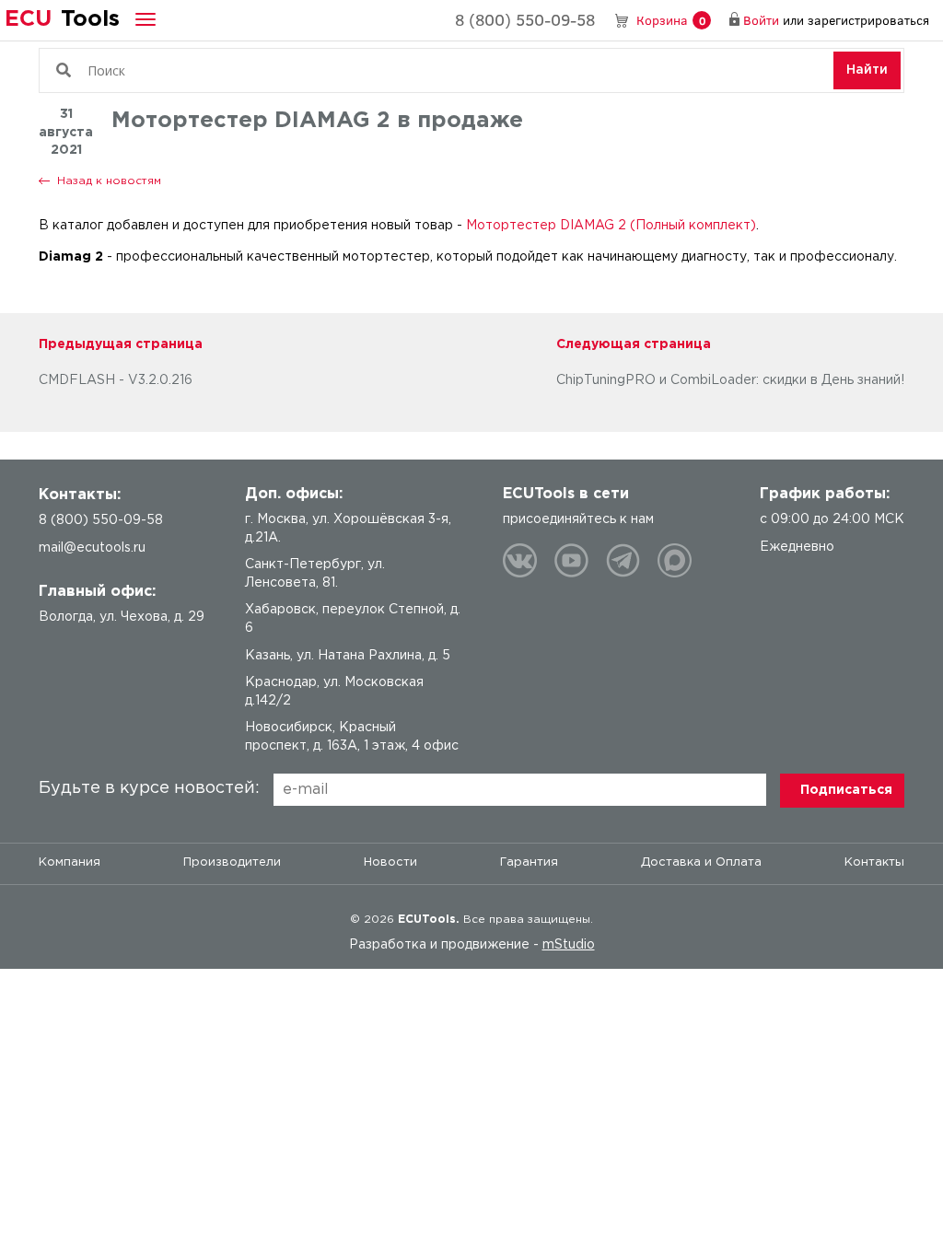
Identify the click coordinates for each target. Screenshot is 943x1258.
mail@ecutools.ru (92, 547)
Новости (390, 862)
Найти (867, 70)
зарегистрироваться (868, 20)
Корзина (670, 20)
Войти (761, 20)
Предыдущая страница (121, 344)
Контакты (874, 862)
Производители (232, 862)
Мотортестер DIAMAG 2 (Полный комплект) (611, 225)
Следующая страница (633, 344)
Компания (69, 862)
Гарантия (529, 862)
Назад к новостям (109, 181)
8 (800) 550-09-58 (525, 19)
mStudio (568, 944)
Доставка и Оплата (701, 862)
